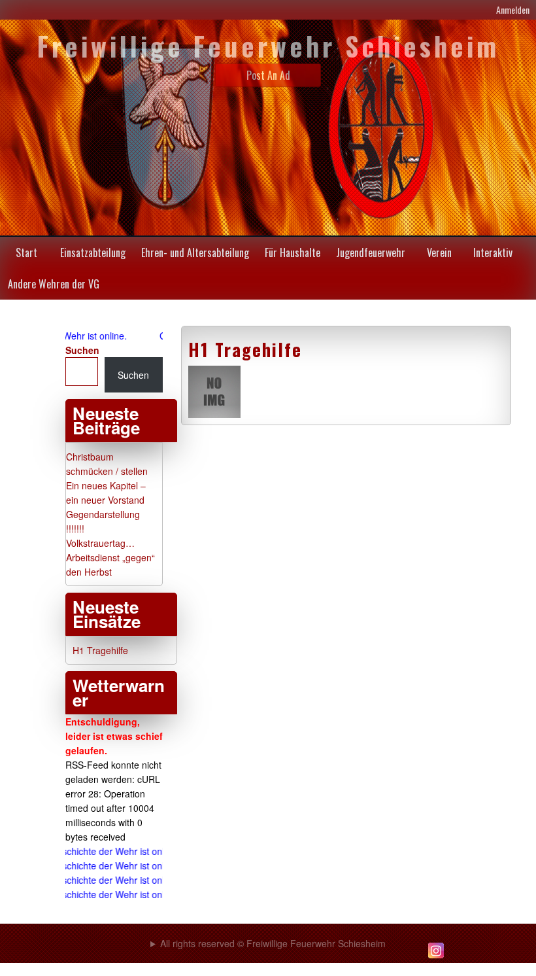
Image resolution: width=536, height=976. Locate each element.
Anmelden (512, 9)
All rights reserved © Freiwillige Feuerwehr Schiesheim (273, 943)
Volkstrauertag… (100, 542)
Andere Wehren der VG (53, 284)
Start (26, 252)
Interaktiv (492, 252)
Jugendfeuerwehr (370, 252)
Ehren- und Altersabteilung (195, 252)
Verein (439, 252)
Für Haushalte (292, 252)
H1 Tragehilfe (245, 349)
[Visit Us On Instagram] (435, 957)
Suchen (82, 350)
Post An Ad (268, 75)
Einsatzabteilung (93, 252)
